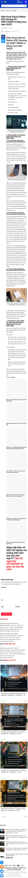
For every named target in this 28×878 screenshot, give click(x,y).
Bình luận (3, 587)
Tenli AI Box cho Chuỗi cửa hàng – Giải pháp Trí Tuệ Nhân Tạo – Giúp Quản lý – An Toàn (13, 732)
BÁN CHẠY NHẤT (8, 660)
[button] (3, 37)
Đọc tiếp (25, 701)
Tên (2, 600)
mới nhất (4, 619)
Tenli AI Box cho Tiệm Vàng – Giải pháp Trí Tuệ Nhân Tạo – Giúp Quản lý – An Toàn (13, 809)
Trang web (17, 606)
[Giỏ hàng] (25, 2)
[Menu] (2, 2)
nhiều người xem (7, 644)
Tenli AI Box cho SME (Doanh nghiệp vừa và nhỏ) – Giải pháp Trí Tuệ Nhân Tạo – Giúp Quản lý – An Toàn (14, 694)
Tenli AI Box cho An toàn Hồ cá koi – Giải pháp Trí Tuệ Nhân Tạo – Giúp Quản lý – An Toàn (13, 771)
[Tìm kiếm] (25, 6)
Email (2, 606)
